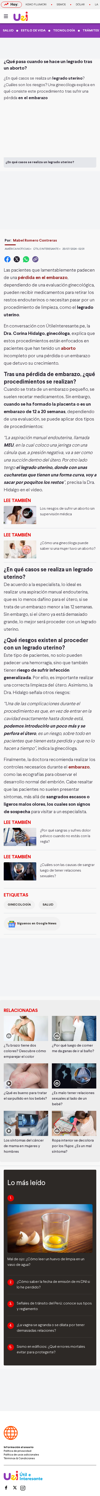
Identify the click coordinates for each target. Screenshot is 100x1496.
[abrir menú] (7, 16)
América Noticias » (18, 249)
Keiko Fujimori (36, 4)
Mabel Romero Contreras (35, 240)
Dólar (80, 4)
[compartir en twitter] (16, 259)
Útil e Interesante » (46, 249)
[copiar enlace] (35, 259)
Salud (48, 904)
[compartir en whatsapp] (26, 259)
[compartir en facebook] (7, 259)
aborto (68, 348)
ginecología (19, 904)
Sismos (61, 4)
